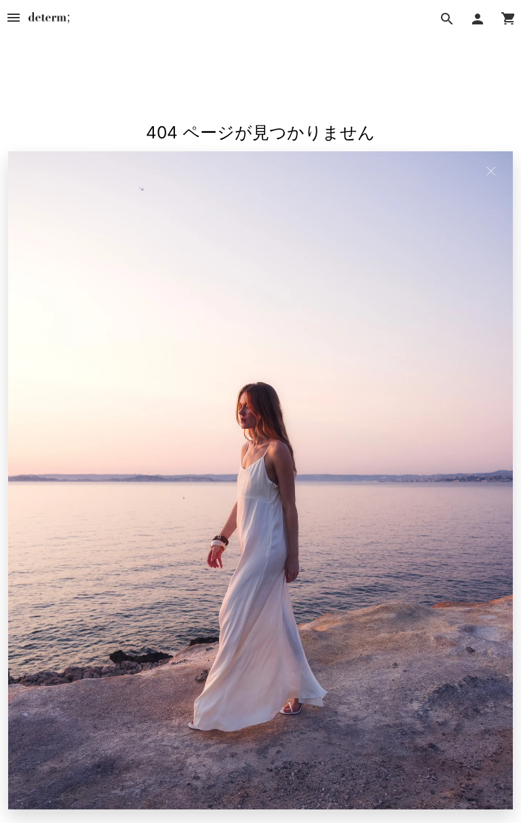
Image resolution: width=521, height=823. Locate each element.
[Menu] (13, 17)
